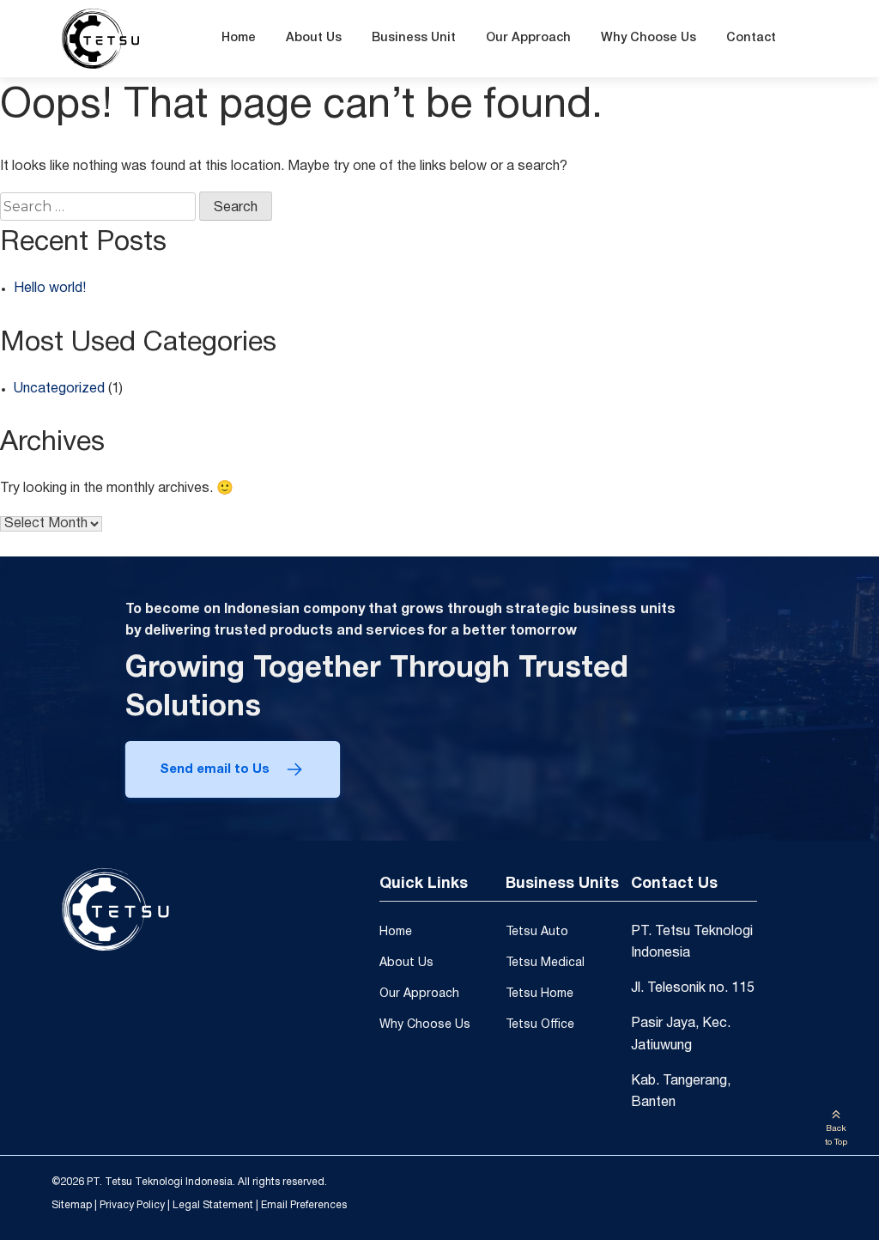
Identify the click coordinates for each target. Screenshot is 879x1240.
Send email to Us (215, 769)
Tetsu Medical (545, 963)
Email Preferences (304, 1205)
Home (238, 38)
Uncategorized (59, 389)
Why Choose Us (648, 38)
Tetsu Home (539, 994)
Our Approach (528, 38)
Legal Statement (213, 1205)
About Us (314, 38)
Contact (751, 38)
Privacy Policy (132, 1205)
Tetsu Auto (537, 932)
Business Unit (414, 38)
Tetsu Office (540, 1024)
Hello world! (50, 289)
